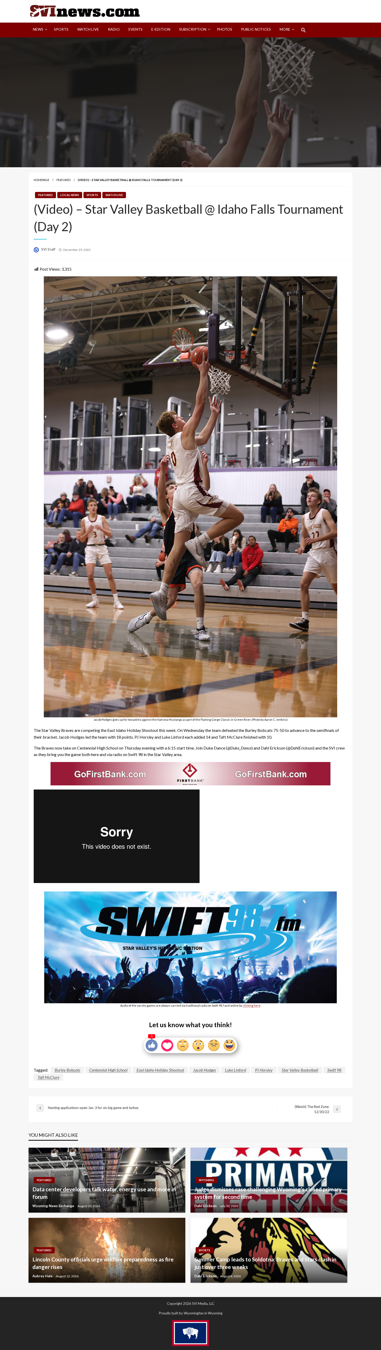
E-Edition (160, 29)
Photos (224, 29)
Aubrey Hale (42, 1276)
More (285, 29)
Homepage (41, 180)
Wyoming (206, 1180)
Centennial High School (108, 1069)
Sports (61, 29)
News (38, 29)
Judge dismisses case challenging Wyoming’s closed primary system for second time (268, 1193)
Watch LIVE (88, 29)
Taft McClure (48, 1077)
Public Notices (256, 29)
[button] (304, 30)
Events (136, 29)
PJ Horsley (264, 1069)
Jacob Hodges (204, 1069)
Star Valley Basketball (300, 1069)
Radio (114, 29)
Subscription (192, 29)
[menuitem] (39, 30)
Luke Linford (235, 1069)
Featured (63, 180)
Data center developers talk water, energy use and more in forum (104, 1193)
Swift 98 (334, 1069)
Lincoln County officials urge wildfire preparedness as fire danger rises (103, 1263)
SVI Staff (48, 249)
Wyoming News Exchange (53, 1206)
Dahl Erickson (205, 1206)
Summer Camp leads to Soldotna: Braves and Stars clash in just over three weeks (265, 1263)
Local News (69, 195)
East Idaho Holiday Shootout (160, 1069)
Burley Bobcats (67, 1069)
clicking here (251, 1005)
